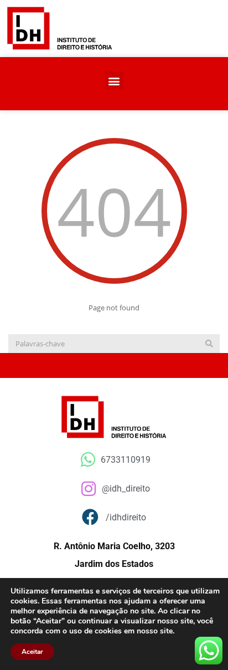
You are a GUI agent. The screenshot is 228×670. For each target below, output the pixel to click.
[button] (114, 80)
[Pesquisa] (209, 343)
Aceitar (32, 651)
